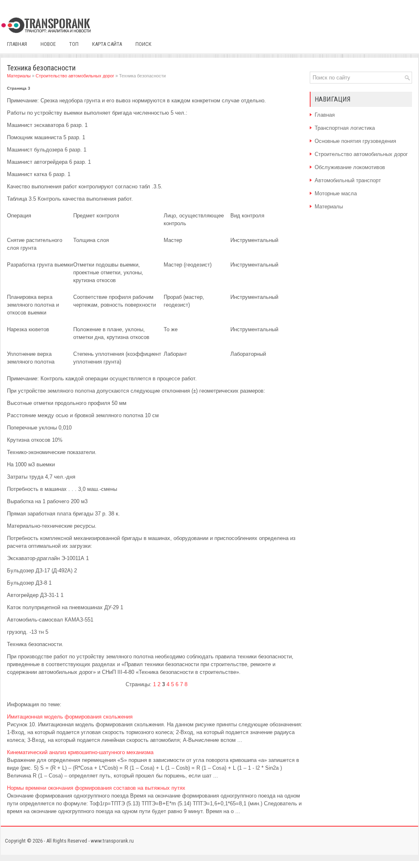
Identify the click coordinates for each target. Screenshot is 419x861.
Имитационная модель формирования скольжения (70, 717)
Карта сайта (107, 44)
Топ (74, 44)
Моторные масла (336, 193)
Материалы (19, 75)
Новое (48, 44)
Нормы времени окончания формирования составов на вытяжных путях (96, 788)
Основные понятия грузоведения (355, 141)
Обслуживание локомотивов (350, 167)
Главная (17, 44)
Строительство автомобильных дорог (75, 75)
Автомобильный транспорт (348, 180)
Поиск (143, 44)
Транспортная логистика (345, 128)
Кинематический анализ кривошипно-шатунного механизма (80, 752)
